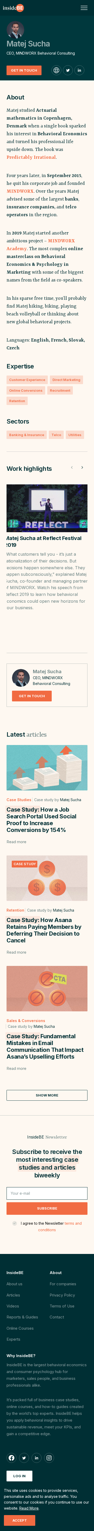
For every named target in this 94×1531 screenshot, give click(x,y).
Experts (13, 1339)
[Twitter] (68, 70)
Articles (13, 1295)
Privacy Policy (62, 1295)
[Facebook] (11, 1458)
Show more (47, 1095)
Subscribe (47, 1208)
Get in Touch (24, 70)
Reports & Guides (22, 1317)
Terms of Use (62, 1306)
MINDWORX (20, 191)
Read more (16, 841)
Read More (29, 1508)
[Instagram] (49, 1458)
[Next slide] (82, 467)
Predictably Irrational (31, 157)
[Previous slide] (72, 467)
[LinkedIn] (79, 70)
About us (14, 1283)
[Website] (56, 70)
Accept (20, 1520)
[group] (47, 564)
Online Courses (20, 1328)
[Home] (13, 8)
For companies (63, 1283)
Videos (13, 1306)
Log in (19, 1476)
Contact (57, 1317)
